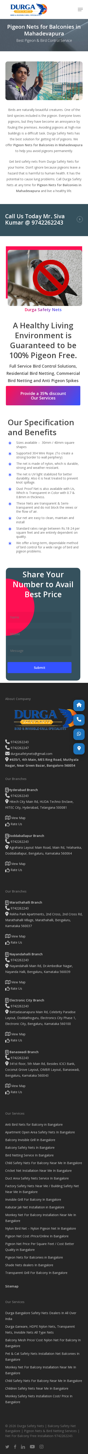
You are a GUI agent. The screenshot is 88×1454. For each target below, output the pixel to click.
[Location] (79, 748)
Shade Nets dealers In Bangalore (29, 1265)
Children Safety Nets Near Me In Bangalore (36, 1388)
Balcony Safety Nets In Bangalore (30, 1147)
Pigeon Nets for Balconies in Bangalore (34, 1257)
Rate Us (16, 824)
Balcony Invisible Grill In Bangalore (30, 1140)
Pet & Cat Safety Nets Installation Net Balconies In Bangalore (42, 1356)
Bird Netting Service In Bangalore (29, 1155)
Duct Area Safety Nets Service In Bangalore (37, 1178)
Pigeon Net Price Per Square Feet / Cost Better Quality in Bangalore (39, 1247)
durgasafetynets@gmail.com (31, 754)
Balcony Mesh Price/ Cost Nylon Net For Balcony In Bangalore (43, 1343)
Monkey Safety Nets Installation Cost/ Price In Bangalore (38, 1399)
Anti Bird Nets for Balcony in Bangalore (34, 1124)
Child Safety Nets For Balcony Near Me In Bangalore (43, 1163)
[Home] (79, 705)
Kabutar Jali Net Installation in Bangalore (34, 1207)
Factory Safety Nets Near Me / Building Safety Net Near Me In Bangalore (42, 1189)
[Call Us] (79, 720)
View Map (17, 818)
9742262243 (19, 742)
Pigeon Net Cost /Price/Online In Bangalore (37, 1236)
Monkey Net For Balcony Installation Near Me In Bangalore (40, 1218)
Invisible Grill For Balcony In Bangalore (33, 1199)
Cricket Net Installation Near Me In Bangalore (38, 1170)
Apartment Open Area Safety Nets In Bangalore (40, 1132)
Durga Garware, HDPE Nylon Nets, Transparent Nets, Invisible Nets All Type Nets (40, 1329)
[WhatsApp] (79, 734)
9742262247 (19, 748)
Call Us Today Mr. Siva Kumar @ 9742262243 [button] (35, 219)
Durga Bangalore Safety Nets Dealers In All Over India (40, 1316)
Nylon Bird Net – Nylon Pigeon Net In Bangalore (40, 1228)
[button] (80, 9)
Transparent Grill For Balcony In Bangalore (36, 1273)
